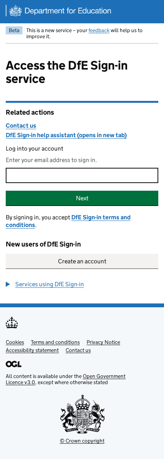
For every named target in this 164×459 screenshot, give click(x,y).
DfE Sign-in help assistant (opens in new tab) (66, 135)
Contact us (21, 125)
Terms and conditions (55, 342)
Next (82, 198)
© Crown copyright (82, 440)
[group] (82, 284)
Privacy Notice (103, 342)
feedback (98, 30)
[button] (45, 284)
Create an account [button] (82, 261)
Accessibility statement (32, 350)
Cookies (15, 342)
